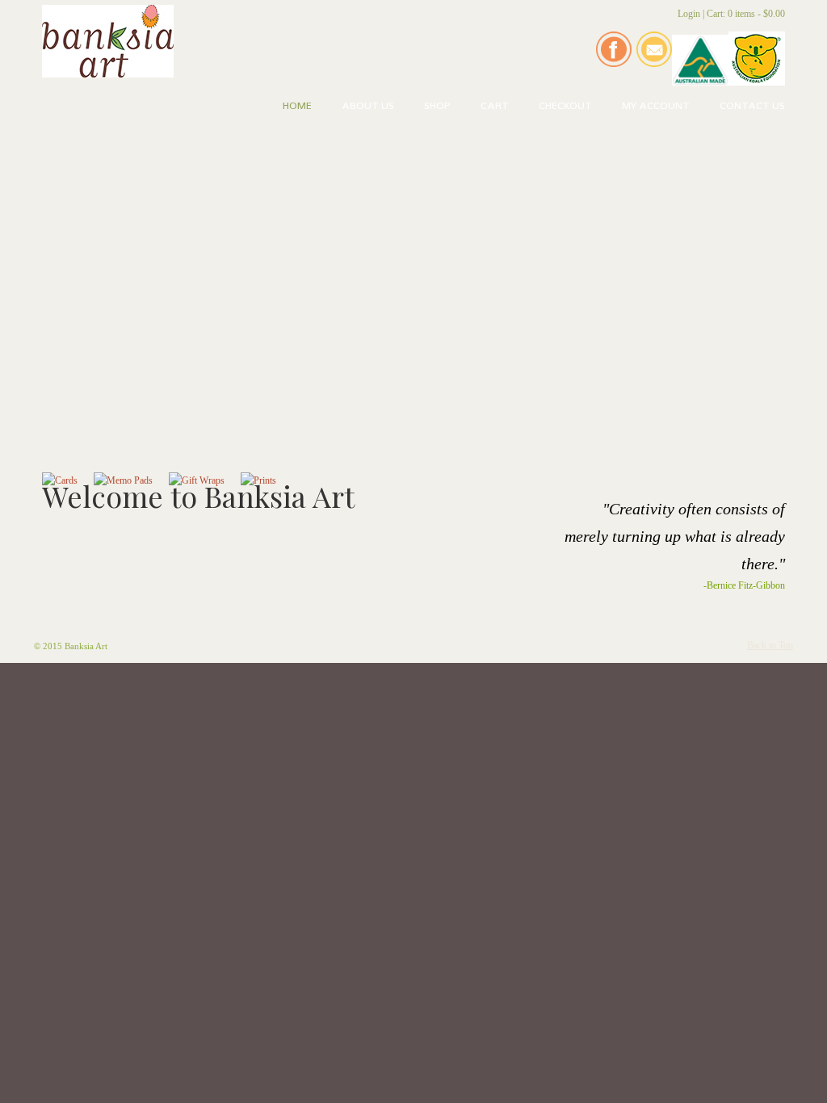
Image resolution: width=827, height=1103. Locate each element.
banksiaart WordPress (108, 41)
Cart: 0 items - (746, 13)
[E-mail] (654, 63)
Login (689, 13)
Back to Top (770, 645)
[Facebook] (614, 63)
